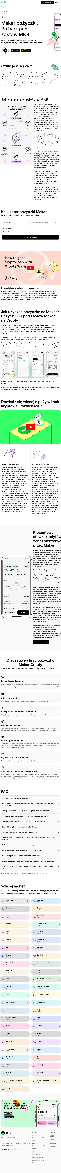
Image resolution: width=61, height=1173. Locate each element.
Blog (28, 1143)
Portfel (34, 1135)
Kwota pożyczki (7, 222)
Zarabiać (34, 1140)
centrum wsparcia (44, 873)
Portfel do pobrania (6, 1141)
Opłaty (14, 1141)
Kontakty (18, 1143)
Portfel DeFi (53, 1143)
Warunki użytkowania (23, 1141)
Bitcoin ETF (35, 1148)
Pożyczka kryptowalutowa (39, 1137)
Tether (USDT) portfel (38, 1154)
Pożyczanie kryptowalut (38, 1145)
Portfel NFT (53, 1146)
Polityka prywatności (6, 1143)
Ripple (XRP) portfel (37, 1162)
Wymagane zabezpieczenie (40, 222)
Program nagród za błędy (7, 1145)
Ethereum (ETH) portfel (38, 1160)
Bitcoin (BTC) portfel (37, 1157)
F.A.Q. (24, 1143)
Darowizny (35, 1143)
